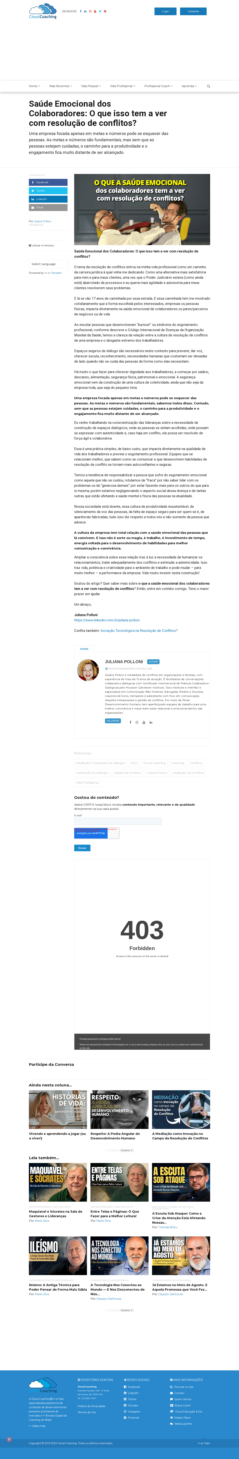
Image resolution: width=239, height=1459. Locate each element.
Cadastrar (193, 11)
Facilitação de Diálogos (92, 773)
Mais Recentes (59, 86)
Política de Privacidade (91, 1406)
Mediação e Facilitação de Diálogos (100, 763)
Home (33, 86)
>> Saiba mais (37, 1426)
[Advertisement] (119, 50)
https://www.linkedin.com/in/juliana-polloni (107, 620)
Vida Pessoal (89, 86)
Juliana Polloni (124, 661)
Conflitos (196, 763)
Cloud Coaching (154, 763)
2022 (134, 763)
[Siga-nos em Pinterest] (105, 11)
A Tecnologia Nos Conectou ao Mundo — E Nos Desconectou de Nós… (118, 1289)
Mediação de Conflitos (188, 773)
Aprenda (188, 86)
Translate (56, 272)
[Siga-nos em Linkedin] (86, 11)
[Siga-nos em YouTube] (96, 11)
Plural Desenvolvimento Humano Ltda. (130, 668)
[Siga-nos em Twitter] (101, 11)
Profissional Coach (157, 86)
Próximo (125, 1150)
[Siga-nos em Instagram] (91, 11)
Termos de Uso (87, 1412)
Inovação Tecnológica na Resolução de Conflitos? (139, 631)
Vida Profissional (121, 86)
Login (165, 11)
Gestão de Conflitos (127, 773)
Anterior (113, 1150)
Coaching (177, 763)
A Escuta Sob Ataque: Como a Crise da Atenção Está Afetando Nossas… (178, 1218)
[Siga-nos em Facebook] (82, 11)
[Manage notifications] (9, 1439)
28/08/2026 (69, 11)
